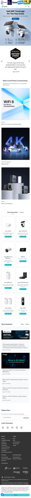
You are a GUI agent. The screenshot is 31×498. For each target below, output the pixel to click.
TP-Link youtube (12, 427)
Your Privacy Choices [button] (5, 447)
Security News (16, 443)
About (3, 436)
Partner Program (4, 457)
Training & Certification (17, 458)
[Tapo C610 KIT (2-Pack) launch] (15, 27)
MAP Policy (3, 460)
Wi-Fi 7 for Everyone (6, 203)
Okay (15, 495)
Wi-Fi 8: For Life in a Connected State (11, 124)
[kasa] (16, 468)
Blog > (22, 324)
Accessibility (3, 450)
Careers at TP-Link (5, 448)
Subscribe (26, 418)
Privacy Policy (4, 445)
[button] (11, 410)
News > (28, 324)
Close (30, 2)
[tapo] (25, 468)
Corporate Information (5, 440)
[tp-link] (8, 468)
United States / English (9, 477)
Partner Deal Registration (6, 458)
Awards (14, 445)
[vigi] (25, 472)
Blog (14, 440)
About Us (3, 438)
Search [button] (25, 5)
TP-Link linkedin (16, 427)
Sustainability (4, 443)
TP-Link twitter (21, 427)
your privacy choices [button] (9, 491)
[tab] (12, 212)
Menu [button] (29, 5)
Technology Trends (16, 457)
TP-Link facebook (3, 427)
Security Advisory (16, 442)
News (14, 438)
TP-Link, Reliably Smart (4, 6)
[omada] (16, 472)
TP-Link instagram (7, 427)
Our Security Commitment (6, 452)
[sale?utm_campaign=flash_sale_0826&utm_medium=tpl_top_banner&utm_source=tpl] (15, 2)
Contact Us (3, 442)
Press (14, 436)
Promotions (4, 463)
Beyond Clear (5, 164)
